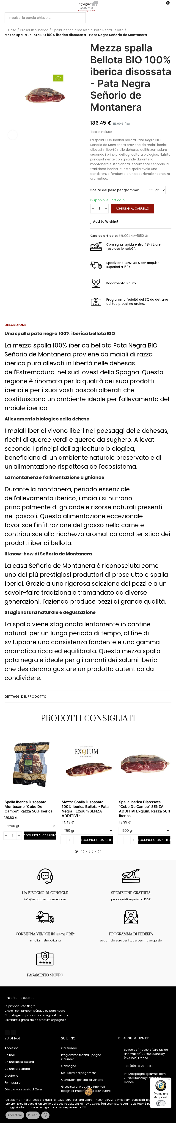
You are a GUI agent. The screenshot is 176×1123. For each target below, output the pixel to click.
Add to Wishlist (105, 221)
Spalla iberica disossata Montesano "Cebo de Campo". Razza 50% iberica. (29, 806)
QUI (84, 1107)
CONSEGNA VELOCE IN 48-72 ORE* (45, 934)
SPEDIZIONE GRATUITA (131, 893)
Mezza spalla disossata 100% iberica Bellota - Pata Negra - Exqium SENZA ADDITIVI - (85, 809)
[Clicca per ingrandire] (12, 135)
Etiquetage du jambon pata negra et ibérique (36, 1015)
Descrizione (15, 324)
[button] (76, 851)
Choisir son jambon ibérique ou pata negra (35, 1011)
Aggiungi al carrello (132, 208)
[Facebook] (7, 1032)
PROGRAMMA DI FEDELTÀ (131, 934)
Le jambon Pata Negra (20, 1006)
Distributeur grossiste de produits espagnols (35, 1020)
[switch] (160, 1103)
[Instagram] (13, 1032)
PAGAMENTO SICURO (45, 975)
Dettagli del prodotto (26, 696)
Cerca (78, 17)
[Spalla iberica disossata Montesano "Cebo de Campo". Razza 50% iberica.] (31, 765)
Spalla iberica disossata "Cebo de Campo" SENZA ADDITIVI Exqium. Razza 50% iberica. (145, 809)
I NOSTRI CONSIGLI (20, 998)
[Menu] (7, 6)
